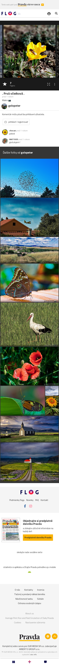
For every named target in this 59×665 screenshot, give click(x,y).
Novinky (29, 500)
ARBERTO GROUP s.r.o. (29, 649)
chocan (12, 130)
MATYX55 (13, 139)
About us (29, 613)
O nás (17, 589)
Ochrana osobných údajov (29, 603)
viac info (33, 654)
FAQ (37, 500)
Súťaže (40, 598)
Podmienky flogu (16, 500)
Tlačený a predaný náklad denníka (29, 594)
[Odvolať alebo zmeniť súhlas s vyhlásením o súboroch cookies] (48, 636)
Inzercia (40, 589)
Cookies (17, 622)
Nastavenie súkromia (35, 622)
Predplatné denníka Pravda (37, 537)
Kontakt (44, 500)
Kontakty (28, 589)
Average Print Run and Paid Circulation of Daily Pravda (29, 618)
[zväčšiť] (48, 84)
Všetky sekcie (34, 4)
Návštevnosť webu (24, 598)
